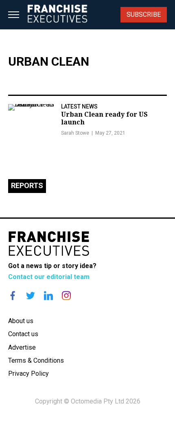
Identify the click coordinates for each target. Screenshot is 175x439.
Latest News (79, 106)
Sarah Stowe (75, 133)
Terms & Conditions (36, 360)
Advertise (22, 347)
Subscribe (144, 14)
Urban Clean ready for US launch (104, 118)
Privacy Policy (28, 373)
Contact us (23, 334)
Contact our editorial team (49, 277)
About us (20, 321)
